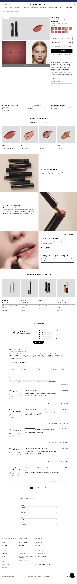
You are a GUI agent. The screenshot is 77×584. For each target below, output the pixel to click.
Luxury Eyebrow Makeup (40, 559)
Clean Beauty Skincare (40, 553)
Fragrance (26, 7)
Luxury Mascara (38, 545)
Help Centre (21, 545)
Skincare (17, 7)
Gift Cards (21, 548)
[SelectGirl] (70, 28)
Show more (52, 381)
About (3, 542)
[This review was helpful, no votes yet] (63, 404)
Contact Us (21, 563)
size (11, 381)
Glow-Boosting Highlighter (41, 556)
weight (29, 381)
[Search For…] (3, 4)
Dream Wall (69, 7)
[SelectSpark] (59, 32)
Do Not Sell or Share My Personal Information (26, 557)
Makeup (11, 7)
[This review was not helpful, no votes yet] (66, 404)
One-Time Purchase (62, 42)
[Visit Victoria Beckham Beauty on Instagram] (67, 576)
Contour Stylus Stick (39, 550)
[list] (38, 108)
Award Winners (5, 550)
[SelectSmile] (66, 28)
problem (46, 381)
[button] (74, 4)
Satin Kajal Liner (38, 542)
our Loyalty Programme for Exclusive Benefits (38, 1)
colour (24, 381)
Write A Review (38, 342)
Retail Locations (5, 564)
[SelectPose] (56, 32)
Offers (3, 561)
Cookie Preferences (23, 560)
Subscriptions (53, 7)
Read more (53, 78)
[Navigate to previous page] (27, 488)
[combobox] (14, 4)
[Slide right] (73, 136)
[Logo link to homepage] (38, 4)
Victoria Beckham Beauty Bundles (42, 564)
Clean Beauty (5, 545)
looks (34, 381)
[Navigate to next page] (49, 488)
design (18, 381)
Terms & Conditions (23, 550)
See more (26, 65)
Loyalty (61, 7)
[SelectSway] (63, 28)
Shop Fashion (5, 567)
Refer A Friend (5, 559)
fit (14, 381)
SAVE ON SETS (43, 7)
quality (39, 381)
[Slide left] (4, 136)
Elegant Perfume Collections (41, 561)
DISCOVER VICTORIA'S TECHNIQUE (62, 38)
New (6, 7)
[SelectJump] (59, 28)
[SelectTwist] (63, 32)
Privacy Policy (22, 553)
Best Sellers (4, 548)
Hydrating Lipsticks (39, 548)
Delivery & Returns (23, 542)
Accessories (34, 7)
